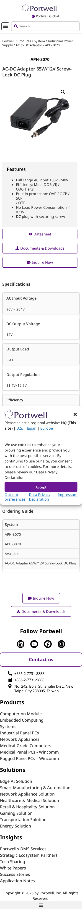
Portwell (8, 41)
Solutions (12, 769)
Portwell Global (47, 16)
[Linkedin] (21, 644)
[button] (75, 414)
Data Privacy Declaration (39, 497)
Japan (31, 428)
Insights (11, 837)
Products (24, 41)
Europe (46, 428)
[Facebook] (48, 644)
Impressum (67, 494)
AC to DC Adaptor (29, 45)
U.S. (19, 428)
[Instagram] (61, 644)
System (39, 41)
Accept (41, 487)
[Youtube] (34, 644)
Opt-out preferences (15, 497)
